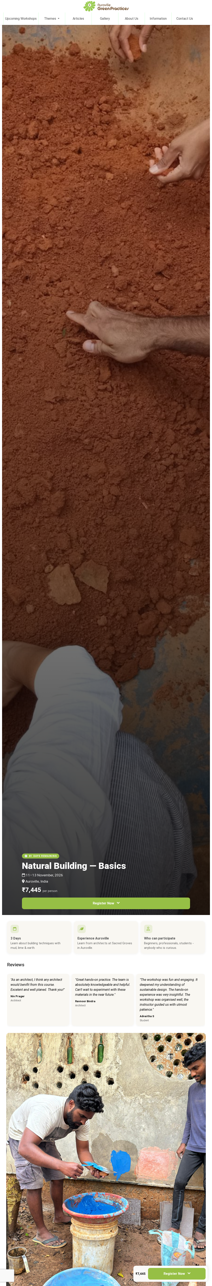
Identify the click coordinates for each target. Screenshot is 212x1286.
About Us (131, 19)
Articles (78, 19)
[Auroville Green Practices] (106, 6)
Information (158, 19)
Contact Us (184, 19)
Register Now (103, 903)
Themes (50, 19)
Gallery (105, 19)
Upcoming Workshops (21, 19)
